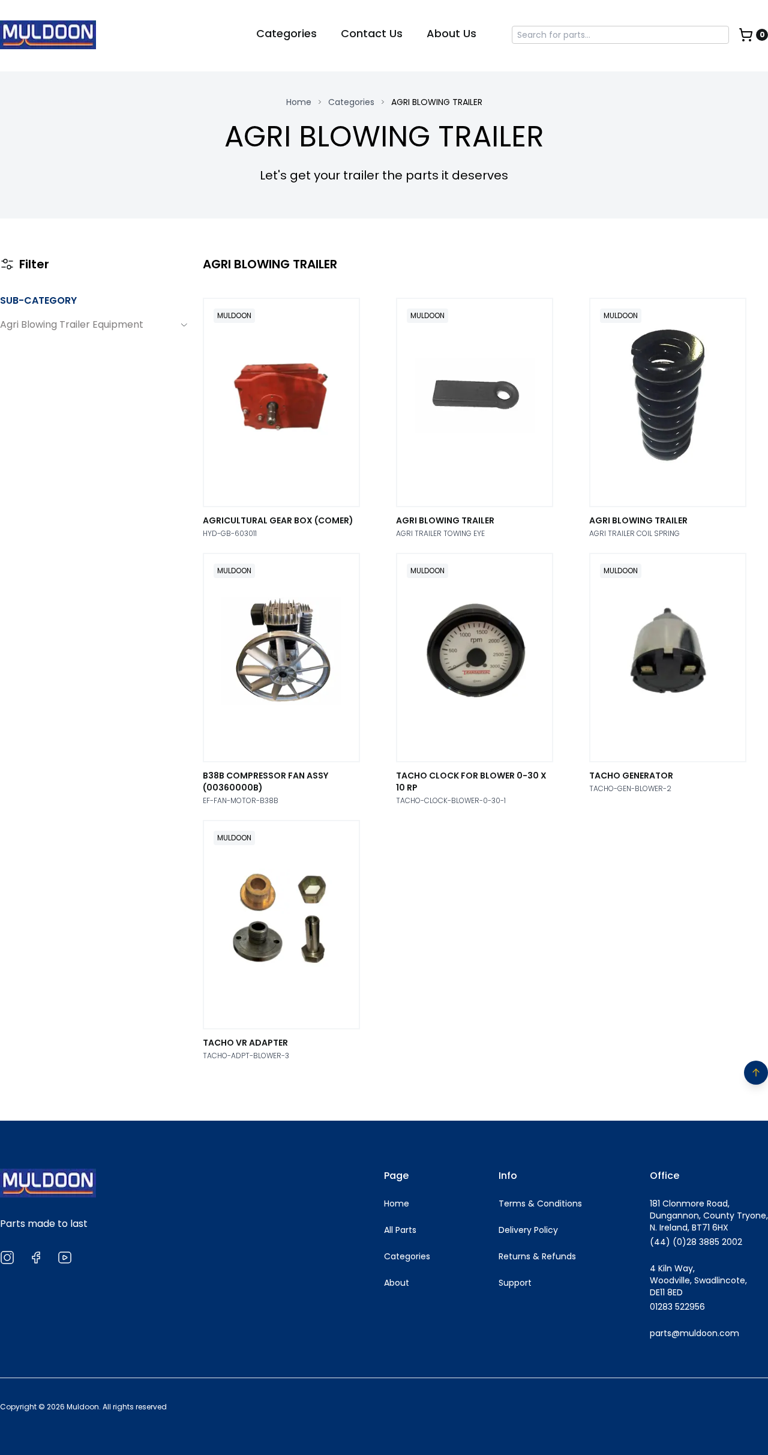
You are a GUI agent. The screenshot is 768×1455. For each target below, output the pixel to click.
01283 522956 (677, 1307)
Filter (34, 264)
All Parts (400, 1230)
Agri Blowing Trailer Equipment (71, 324)
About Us (451, 33)
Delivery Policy (528, 1230)
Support (515, 1283)
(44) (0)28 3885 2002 (696, 1242)
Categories (286, 33)
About (396, 1283)
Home (298, 102)
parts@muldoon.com (694, 1333)
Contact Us (372, 33)
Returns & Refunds (537, 1256)
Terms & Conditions (540, 1203)
